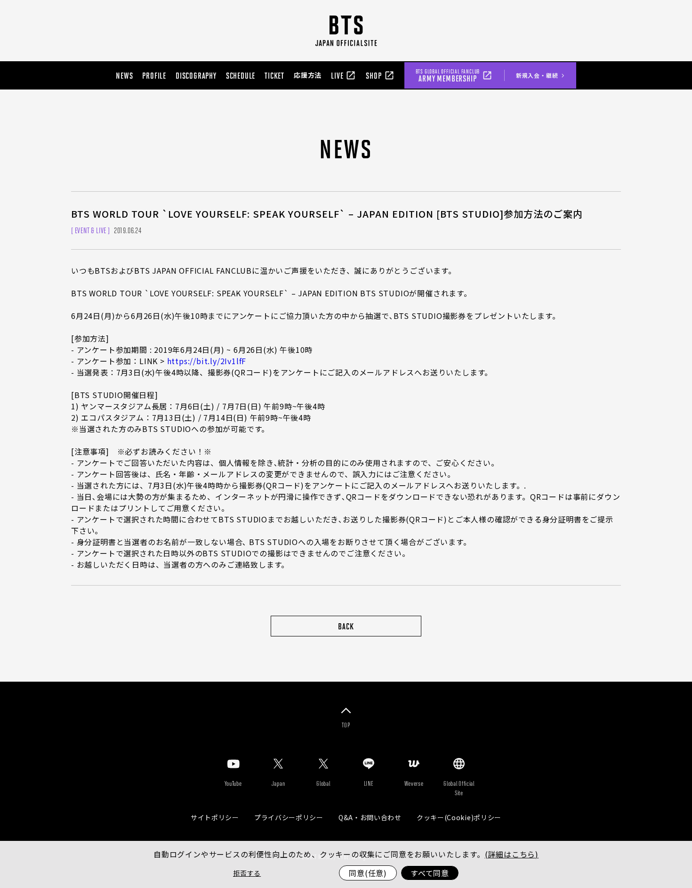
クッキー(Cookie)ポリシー (459, 817)
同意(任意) (368, 873)
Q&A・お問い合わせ (370, 817)
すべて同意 (429, 873)
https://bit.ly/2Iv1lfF (207, 361)
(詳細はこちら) (512, 854)
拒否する (247, 873)
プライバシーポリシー (288, 817)
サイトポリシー (215, 817)
